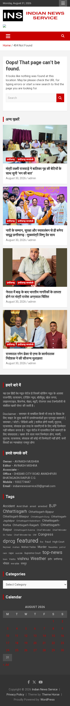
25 (16, 650)
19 (25, 643)
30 (62, 650)
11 (16, 636)
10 (7, 636)
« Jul (6, 664)
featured (27, 540)
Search (60, 98)
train (5, 559)
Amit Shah (22, 506)
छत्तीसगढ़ (58, 559)
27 (35, 650)
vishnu (23, 558)
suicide (19, 553)
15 (53, 636)
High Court (58, 541)
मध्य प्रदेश (15, 563)
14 (44, 636)
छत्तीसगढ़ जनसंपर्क (25, 159)
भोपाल (6, 563)
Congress (45, 534)
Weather (38, 558)
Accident (9, 506)
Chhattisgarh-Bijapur (41, 511)
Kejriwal (7, 547)
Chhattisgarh (15, 511)
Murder (42, 547)
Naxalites (53, 547)
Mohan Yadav (28, 547)
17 (7, 643)
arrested (42, 506)
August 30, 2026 (16, 178)
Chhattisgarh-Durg (40, 516)
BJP (52, 505)
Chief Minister (44, 530)
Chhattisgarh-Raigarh (26, 525)
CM (34, 534)
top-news (52, 552)
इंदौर (50, 559)
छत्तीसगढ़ (11, 159)
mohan (16, 547)
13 (35, 636)
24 (7, 650)
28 (44, 650)
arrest (33, 506)
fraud (48, 541)
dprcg (9, 541)
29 (53, 650)
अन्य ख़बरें (12, 119)
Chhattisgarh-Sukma (24, 530)
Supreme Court (32, 553)
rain (5, 553)
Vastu (12, 559)
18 (16, 643)
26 (25, 650)
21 (44, 643)
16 (62, 636)
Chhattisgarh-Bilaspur (16, 516)
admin (32, 178)
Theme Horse (51, 694)
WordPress (47, 699)
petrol (62, 547)
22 (53, 643)
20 (35, 643)
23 (62, 643)
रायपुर (24, 563)
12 (25, 636)
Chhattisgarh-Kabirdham (28, 521)
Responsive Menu (63, 3)
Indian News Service (45, 689)
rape (11, 553)
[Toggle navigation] (8, 36)
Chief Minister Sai (22, 535)
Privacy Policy (15, 694)
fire (41, 541)
